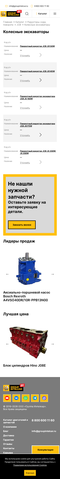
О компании (10, 426)
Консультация (45, 449)
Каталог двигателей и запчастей (15, 421)
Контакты (8, 448)
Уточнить (25, 55)
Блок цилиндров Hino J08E (24, 365)
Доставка (8, 435)
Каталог (20, 22)
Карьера (8, 452)
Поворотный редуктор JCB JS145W (37, 71)
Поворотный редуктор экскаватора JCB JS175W (37, 125)
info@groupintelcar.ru (18, 6)
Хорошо (30, 472)
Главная (7, 22)
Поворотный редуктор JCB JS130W (37, 46)
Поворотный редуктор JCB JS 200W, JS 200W (38, 152)
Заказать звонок (22, 224)
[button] (7, 274)
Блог (5, 431)
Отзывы (7, 444)
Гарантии (8, 439)
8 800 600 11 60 (41, 6)
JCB (19, 24)
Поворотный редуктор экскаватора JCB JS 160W (37, 97)
